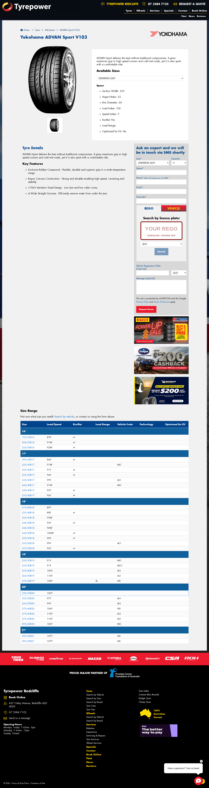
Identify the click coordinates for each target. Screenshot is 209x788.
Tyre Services (92, 739)
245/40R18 (28, 522)
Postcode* (141, 196)
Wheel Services (93, 743)
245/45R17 (28, 490)
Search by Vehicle (95, 694)
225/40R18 (28, 512)
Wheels (140, 10)
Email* (139, 187)
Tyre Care (91, 705)
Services (155, 10)
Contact (182, 10)
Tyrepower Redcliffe (122, 4)
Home (26, 30)
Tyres (129, 10)
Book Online (199, 10)
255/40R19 (28, 570)
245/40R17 (28, 485)
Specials (169, 10)
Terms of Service (161, 301)
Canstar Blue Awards (149, 694)
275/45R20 (28, 613)
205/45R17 (28, 459)
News (192, 16)
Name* (139, 168)
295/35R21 (28, 636)
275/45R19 (28, 580)
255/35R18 (28, 538)
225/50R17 (28, 474)
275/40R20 (28, 608)
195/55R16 (28, 437)
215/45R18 (28, 507)
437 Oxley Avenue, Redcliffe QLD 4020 (28, 705)
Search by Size (93, 698)
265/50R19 (28, 575)
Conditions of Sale (37, 783)
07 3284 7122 (158, 4)
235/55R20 (28, 593)
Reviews (201, 16)
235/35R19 (28, 560)
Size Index (144, 690)
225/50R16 (28, 447)
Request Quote (146, 309)
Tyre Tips (90, 709)
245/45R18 (28, 527)
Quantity (175, 158)
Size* (139, 158)
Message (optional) (145, 278)
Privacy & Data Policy (20, 783)
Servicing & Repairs (95, 735)
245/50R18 (28, 533)
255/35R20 (28, 598)
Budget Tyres (145, 698)
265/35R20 (28, 603)
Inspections (91, 731)
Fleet (183, 16)
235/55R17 (28, 480)
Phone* (152, 177)
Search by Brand (94, 702)
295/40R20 (28, 624)
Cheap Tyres (145, 701)
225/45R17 (28, 464)
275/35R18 (28, 548)
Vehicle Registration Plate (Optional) (148, 267)
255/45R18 (28, 543)
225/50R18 (28, 517)
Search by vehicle (64, 416)
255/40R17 (28, 495)
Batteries (90, 728)
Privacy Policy (142, 301)
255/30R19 (28, 565)
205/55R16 (28, 442)
